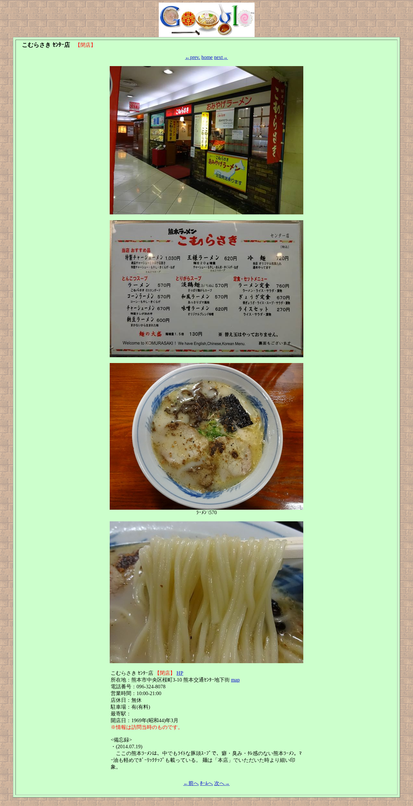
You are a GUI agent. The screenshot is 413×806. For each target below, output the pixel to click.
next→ (221, 57)
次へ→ (222, 783)
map (235, 680)
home (207, 57)
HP (179, 673)
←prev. (192, 57)
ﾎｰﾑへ (206, 783)
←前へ (191, 783)
